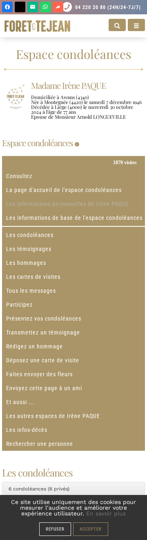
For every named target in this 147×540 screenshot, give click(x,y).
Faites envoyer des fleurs (39, 374)
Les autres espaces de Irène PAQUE (53, 416)
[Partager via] (58, 7)
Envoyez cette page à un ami (44, 388)
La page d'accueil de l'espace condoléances (64, 190)
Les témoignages (28, 249)
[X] (20, 7)
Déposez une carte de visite (42, 360)
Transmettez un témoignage (43, 332)
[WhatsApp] (45, 7)
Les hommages (26, 263)
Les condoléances (29, 235)
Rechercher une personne (39, 444)
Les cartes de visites (33, 276)
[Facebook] (7, 7)
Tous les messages (31, 290)
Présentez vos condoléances (43, 318)
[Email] (32, 7)
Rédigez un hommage (34, 346)
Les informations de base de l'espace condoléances (74, 218)
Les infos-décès (26, 430)
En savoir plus (106, 513)
